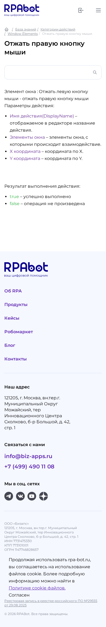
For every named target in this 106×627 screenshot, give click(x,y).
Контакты (15, 359)
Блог (9, 345)
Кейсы (11, 318)
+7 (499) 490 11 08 (29, 466)
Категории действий (57, 29)
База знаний (25, 29)
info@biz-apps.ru (28, 456)
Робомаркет (18, 331)
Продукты (15, 304)
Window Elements (23, 34)
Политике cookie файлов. (37, 588)
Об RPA (13, 291)
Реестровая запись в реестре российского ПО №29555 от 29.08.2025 (50, 603)
